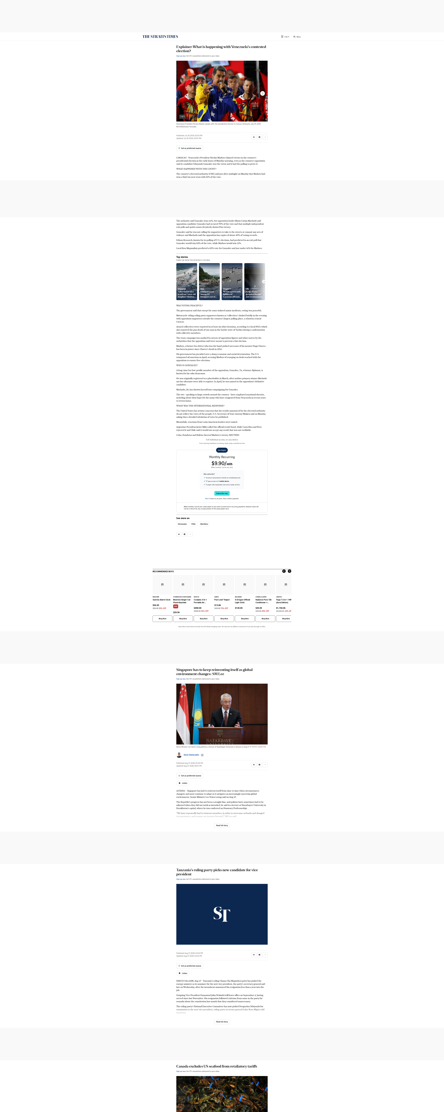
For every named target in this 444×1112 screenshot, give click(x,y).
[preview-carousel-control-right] (264, 281)
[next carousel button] (262, 93)
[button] (285, 36)
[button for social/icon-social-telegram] (253, 137)
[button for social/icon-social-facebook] (259, 137)
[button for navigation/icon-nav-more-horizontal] (265, 137)
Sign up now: (181, 56)
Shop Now (162, 619)
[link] (160, 36)
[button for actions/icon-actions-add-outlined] (202, 755)
